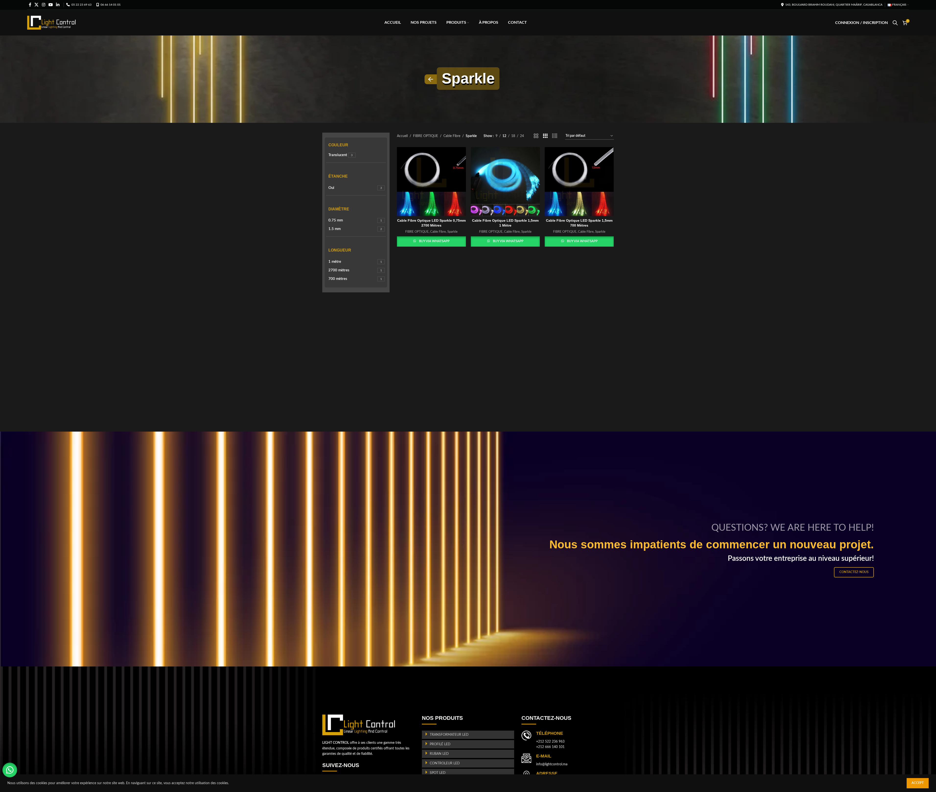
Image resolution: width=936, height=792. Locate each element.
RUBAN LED (439, 754)
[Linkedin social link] (58, 5)
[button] (9, 770)
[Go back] (431, 79)
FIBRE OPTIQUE (425, 136)
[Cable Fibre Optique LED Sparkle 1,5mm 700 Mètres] (579, 181)
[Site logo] (51, 22)
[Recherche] (895, 23)
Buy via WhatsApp (434, 241)
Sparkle (452, 231)
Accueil (402, 136)
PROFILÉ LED (440, 744)
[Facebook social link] (30, 5)
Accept (918, 783)
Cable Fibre (451, 136)
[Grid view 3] (545, 136)
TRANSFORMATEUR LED (449, 734)
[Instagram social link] (43, 5)
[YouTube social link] (50, 5)
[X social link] (36, 5)
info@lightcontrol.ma (551, 764)
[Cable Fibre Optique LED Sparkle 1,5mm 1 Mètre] (505, 181)
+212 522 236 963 (550, 741)
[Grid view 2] (536, 136)
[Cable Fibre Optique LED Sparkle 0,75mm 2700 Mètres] (431, 181)
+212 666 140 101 (550, 747)
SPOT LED (438, 773)
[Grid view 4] (555, 136)
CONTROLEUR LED (445, 763)
